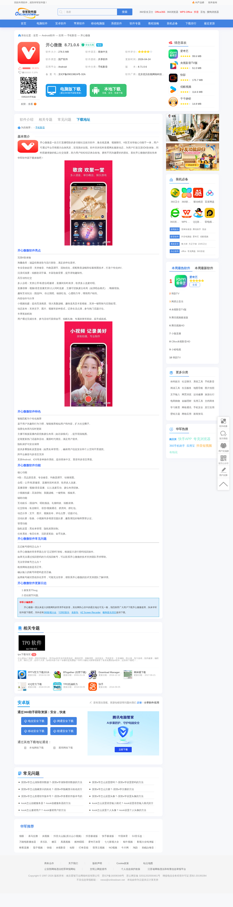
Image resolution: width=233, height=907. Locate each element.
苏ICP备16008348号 (113, 875)
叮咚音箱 (83, 847)
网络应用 (186, 413)
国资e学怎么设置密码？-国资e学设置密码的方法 (117, 782)
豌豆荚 (173, 439)
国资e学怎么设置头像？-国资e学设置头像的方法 (117, 796)
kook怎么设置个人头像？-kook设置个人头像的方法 (119, 810)
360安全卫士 (146, 12)
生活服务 (186, 388)
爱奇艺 (196, 236)
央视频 (45, 836)
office (183, 251)
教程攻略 (153, 23)
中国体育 (123, 836)
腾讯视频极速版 (179, 317)
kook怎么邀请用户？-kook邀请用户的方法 (43, 810)
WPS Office (186, 12)
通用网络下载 (66, 747)
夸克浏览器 (201, 439)
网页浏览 (186, 394)
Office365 (160, 12)
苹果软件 (79, 23)
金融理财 (186, 401)
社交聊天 (186, 381)
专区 (99, 45)
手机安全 (198, 407)
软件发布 (212, 2)
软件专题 (135, 23)
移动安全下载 (36, 731)
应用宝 (191, 445)
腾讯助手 (197, 229)
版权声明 (97, 863)
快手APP (185, 439)
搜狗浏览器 (213, 12)
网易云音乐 (177, 301)
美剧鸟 (74, 612)
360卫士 (175, 201)
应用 (61, 35)
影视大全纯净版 (145, 842)
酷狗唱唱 (79, 842)
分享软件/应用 (151, 702)
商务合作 (49, 863)
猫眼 (21, 836)
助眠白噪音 (148, 847)
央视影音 (60, 847)
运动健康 (198, 394)
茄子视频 (38, 847)
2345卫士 (202, 244)
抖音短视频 (204, 445)
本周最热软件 (181, 268)
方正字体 (193, 244)
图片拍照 (209, 388)
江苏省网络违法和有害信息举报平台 (167, 869)
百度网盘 (209, 201)
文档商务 (209, 401)
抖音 (196, 12)
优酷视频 (204, 236)
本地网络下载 (36, 747)
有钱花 (173, 452)
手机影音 (72, 35)
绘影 (72, 847)
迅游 (204, 229)
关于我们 (73, 863)
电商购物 (175, 401)
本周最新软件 (204, 268)
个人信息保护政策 (130, 869)
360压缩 (201, 251)
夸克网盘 (191, 251)
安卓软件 (60, 23)
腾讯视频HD (177, 325)
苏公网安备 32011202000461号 (143, 875)
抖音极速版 (92, 836)
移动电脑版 (98, 23)
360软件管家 (187, 201)
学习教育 (175, 407)
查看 (194, 284)
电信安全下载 (36, 721)
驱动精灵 (198, 201)
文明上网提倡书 (98, 869)
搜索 (124, 11)
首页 (23, 23)
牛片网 (125, 847)
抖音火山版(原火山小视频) (68, 836)
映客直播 (24, 847)
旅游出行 (209, 394)
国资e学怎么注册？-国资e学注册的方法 (113, 789)
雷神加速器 (186, 229)
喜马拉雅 (33, 836)
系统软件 (116, 23)
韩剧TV (175, 293)
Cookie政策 (122, 863)
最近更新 (209, 23)
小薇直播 (176, 333)
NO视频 (113, 847)
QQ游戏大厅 (198, 221)
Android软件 (48, 35)
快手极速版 (108, 836)
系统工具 (198, 381)
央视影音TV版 (178, 309)
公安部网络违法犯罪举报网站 (59, 869)
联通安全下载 (65, 731)
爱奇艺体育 (94, 842)
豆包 (202, 12)
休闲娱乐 (175, 381)
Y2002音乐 (64, 612)
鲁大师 (184, 244)
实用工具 (198, 401)
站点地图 (148, 863)
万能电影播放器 (27, 842)
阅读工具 (175, 388)
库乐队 (43, 842)
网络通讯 (186, 407)
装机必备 (172, 23)
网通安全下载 (65, 721)
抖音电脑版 (186, 236)
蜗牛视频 (128, 842)
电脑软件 (42, 23)
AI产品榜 (199, 2)
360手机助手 (177, 445)
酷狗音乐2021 (109, 612)
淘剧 (135, 847)
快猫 (49, 847)
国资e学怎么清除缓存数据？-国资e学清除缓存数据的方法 (51, 782)
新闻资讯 (198, 413)
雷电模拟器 (210, 221)
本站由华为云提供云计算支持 (142, 879)
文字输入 (175, 394)
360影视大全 (50, 612)
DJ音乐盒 (137, 836)
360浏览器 (172, 12)
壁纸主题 (175, 413)
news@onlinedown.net (112, 879)
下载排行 (190, 23)
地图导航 (198, 388)
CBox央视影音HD (180, 341)
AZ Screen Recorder (90, 612)
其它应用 (209, 407)
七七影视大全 (112, 842)
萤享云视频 (99, 847)
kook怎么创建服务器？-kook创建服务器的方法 (46, 803)
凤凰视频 (65, 842)
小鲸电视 (176, 349)
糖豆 (54, 842)
